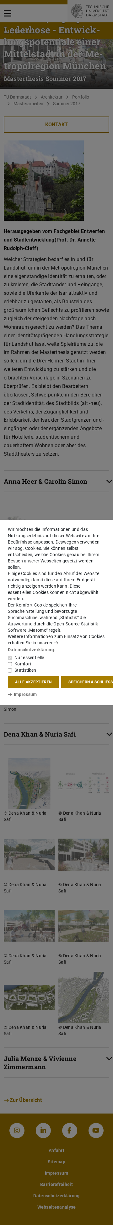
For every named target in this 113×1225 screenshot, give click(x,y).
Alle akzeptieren (33, 682)
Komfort (22, 663)
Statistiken (25, 670)
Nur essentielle (29, 657)
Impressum (25, 694)
